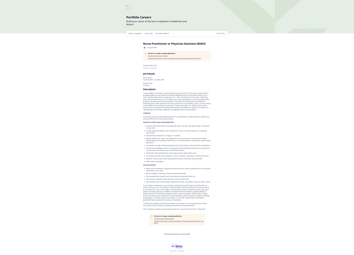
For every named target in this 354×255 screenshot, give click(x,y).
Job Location (147, 78)
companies (135, 33)
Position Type (147, 83)
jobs (149, 33)
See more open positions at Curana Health (177, 234)
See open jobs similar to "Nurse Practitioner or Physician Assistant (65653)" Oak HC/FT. (174, 58)
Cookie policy (181, 251)
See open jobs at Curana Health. (158, 56)
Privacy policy (172, 251)
